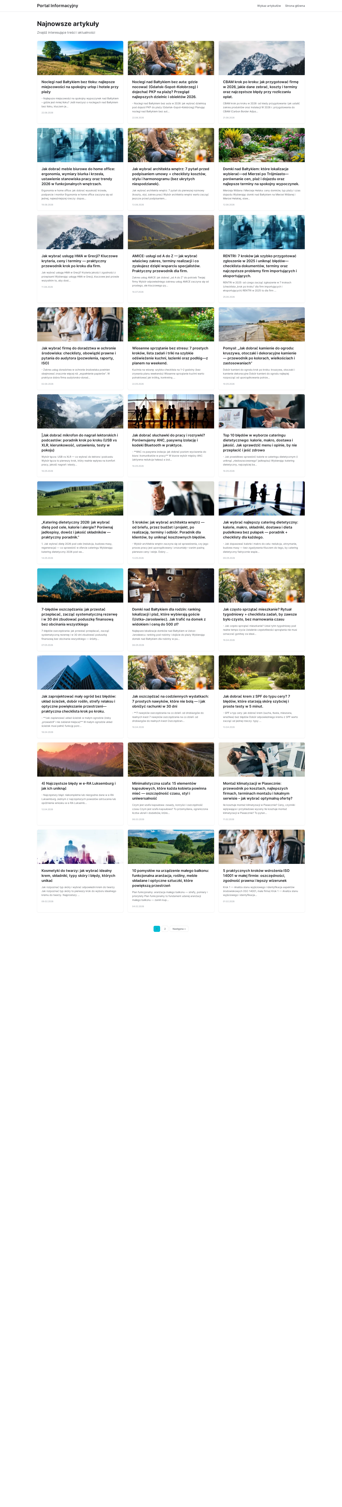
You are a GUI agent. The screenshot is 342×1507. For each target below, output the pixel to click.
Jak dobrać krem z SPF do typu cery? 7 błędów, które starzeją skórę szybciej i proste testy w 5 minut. (256, 701)
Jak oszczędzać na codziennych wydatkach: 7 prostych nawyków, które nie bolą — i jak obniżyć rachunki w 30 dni (170, 701)
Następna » (179, 928)
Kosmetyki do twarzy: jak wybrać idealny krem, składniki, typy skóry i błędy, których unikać (78, 875)
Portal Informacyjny (57, 5)
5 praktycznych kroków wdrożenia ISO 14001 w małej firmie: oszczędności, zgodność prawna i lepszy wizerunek (256, 875)
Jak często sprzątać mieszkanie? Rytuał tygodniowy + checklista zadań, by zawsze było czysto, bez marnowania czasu (260, 614)
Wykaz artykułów (269, 5)
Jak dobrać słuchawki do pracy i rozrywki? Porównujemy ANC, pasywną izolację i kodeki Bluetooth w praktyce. (168, 440)
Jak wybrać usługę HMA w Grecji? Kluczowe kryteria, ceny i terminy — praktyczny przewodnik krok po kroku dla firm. (80, 261)
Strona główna (295, 5)
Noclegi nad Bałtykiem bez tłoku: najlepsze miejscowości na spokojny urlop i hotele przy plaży (80, 87)
